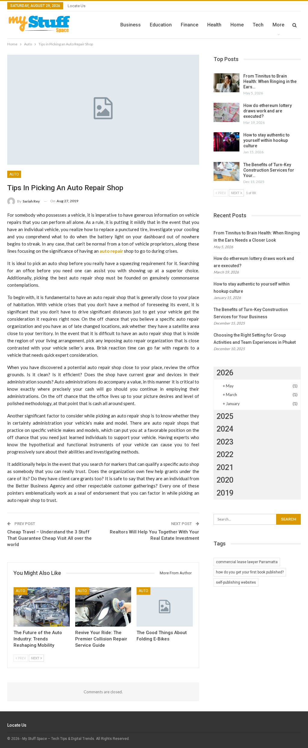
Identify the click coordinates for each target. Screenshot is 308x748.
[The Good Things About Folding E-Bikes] (165, 607)
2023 (225, 442)
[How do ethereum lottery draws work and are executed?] (226, 112)
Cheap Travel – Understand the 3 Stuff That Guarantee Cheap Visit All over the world (49, 538)
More (278, 25)
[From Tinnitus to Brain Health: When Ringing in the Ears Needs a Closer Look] (226, 83)
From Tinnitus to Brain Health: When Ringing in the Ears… (270, 81)
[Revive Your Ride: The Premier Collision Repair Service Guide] (103, 607)
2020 (225, 480)
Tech (258, 25)
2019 (225, 493)
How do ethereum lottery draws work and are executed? (267, 111)
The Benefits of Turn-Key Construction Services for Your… (268, 170)
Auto (14, 174)
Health (214, 25)
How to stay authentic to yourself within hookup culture (266, 140)
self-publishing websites (236, 582)
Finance (189, 25)
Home (237, 25)
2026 (225, 372)
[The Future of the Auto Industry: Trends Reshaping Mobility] (42, 607)
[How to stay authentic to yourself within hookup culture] (226, 141)
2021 (225, 467)
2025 (225, 416)
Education (161, 25)
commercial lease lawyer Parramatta (247, 562)
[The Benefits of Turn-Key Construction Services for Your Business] (226, 171)
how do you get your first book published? (250, 572)
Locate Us (76, 6)
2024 (225, 429)
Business (130, 25)
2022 (225, 454)
